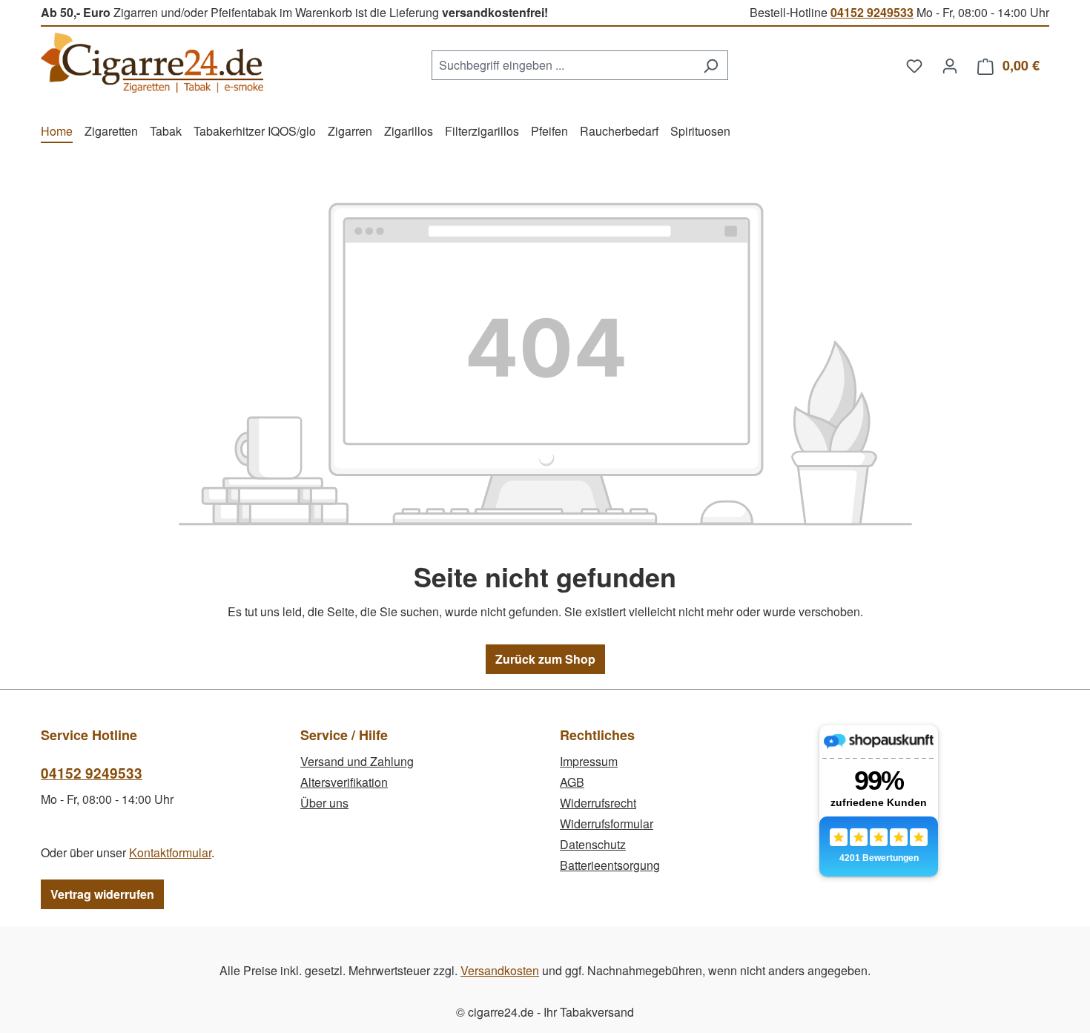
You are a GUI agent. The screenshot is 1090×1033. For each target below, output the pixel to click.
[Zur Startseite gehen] (152, 63)
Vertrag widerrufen (102, 893)
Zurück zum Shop (545, 658)
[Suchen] (710, 65)
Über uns (324, 802)
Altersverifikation (344, 782)
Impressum (589, 761)
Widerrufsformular (606, 823)
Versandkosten (499, 970)
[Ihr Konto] (950, 65)
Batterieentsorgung (610, 865)
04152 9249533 (872, 12)
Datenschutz (593, 844)
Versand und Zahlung (357, 761)
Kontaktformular (170, 852)
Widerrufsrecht (598, 802)
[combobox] (563, 65)
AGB (572, 782)
